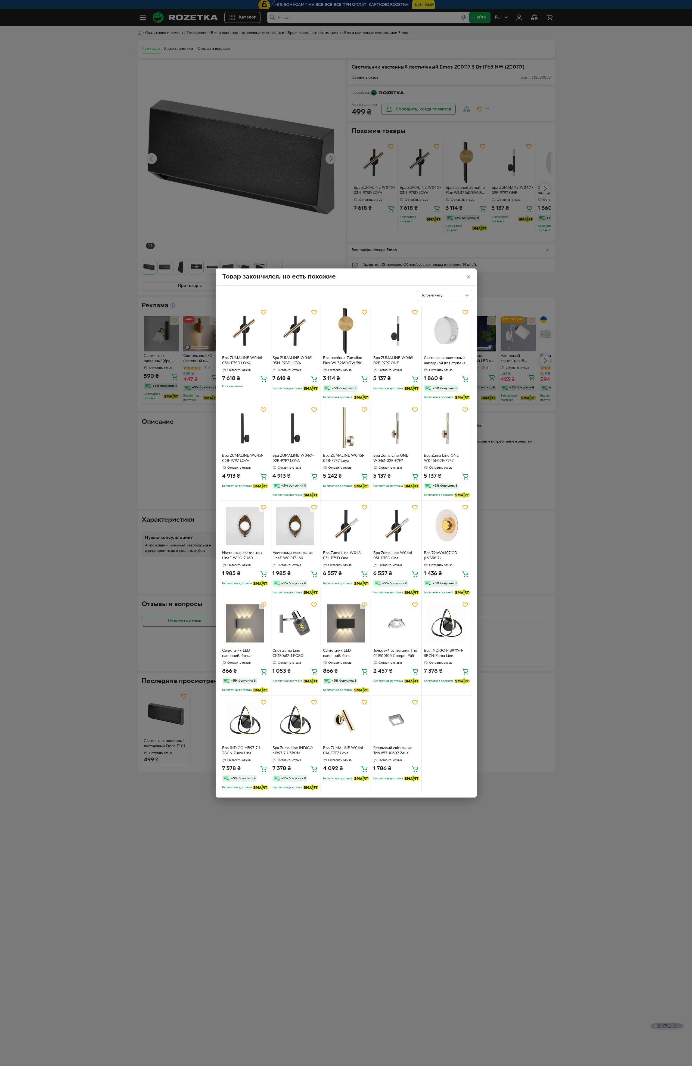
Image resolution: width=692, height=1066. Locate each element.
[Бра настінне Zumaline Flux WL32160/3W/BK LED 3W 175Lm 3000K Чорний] (346, 331)
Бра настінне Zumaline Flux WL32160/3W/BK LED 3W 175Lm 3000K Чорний (343, 361)
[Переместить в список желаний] (263, 312)
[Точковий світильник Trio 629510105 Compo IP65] (396, 623)
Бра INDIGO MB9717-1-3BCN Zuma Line (443, 653)
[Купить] (263, 378)
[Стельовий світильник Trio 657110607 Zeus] (396, 721)
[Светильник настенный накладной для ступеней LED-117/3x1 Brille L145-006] (447, 331)
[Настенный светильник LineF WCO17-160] (245, 526)
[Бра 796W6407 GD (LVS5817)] (447, 526)
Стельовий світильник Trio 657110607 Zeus (392, 750)
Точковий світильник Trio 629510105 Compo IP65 (395, 653)
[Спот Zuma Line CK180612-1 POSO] (295, 623)
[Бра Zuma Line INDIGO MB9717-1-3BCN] (295, 721)
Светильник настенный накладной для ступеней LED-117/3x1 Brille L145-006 (446, 361)
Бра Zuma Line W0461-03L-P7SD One (343, 555)
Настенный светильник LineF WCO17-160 (242, 555)
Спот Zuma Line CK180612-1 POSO (287, 653)
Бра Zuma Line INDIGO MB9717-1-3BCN (292, 750)
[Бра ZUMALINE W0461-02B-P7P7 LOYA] (245, 428)
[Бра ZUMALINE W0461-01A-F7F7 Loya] (346, 721)
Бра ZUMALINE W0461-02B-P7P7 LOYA (242, 458)
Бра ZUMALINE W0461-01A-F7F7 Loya (343, 750)
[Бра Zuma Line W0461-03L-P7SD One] (346, 526)
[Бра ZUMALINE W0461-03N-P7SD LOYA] (245, 331)
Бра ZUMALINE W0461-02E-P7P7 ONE (394, 360)
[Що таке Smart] (310, 388)
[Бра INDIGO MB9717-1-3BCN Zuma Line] (447, 623)
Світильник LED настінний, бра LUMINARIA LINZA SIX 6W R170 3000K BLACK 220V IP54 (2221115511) (344, 654)
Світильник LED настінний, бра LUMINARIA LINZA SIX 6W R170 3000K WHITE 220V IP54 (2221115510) (243, 654)
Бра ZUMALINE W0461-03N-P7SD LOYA (242, 360)
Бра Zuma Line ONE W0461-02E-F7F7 (390, 458)
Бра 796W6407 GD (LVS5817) (440, 555)
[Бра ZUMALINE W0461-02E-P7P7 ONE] (396, 331)
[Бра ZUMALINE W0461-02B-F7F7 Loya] (346, 428)
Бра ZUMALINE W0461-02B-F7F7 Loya (343, 458)
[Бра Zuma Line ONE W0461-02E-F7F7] (396, 428)
